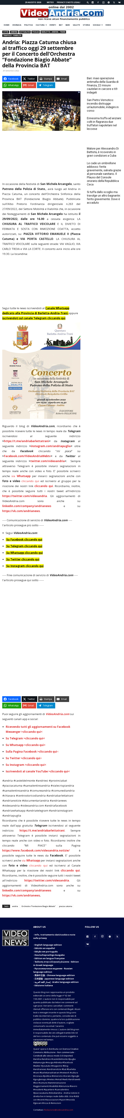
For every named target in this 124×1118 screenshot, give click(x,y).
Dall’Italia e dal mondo (102, 141)
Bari (68, 25)
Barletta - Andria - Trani (53, 32)
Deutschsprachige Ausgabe (50, 954)
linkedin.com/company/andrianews (26, 506)
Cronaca (16, 25)
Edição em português (46, 951)
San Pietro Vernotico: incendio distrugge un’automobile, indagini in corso (103, 105)
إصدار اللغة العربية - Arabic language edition (57, 982)
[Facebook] (98, 2)
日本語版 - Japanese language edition (54, 978)
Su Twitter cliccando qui (22, 559)
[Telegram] (108, 2)
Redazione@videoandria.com (58, 1109)
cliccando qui (30, 481)
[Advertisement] (41, 157)
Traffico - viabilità (12, 35)
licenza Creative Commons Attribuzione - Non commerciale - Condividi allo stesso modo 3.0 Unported (55, 1052)
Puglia (35, 32)
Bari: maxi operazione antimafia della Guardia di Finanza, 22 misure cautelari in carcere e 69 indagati (103, 85)
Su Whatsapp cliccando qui (24, 553)
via (21, 476)
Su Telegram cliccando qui (24, 546)
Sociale (96, 25)
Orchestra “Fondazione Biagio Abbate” (38, 906)
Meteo (50, 2)
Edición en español (45, 948)
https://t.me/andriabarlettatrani (26, 441)
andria (15, 906)
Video (108, 25)
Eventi (53, 25)
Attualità (25, 32)
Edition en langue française (50, 958)
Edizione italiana (44, 985)
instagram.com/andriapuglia (51, 446)
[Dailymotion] (92, 2)
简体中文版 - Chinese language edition (55, 975)
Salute (76, 25)
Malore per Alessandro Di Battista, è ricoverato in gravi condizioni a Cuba (103, 152)
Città (5, 32)
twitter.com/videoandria (47, 461)
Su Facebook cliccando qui (24, 539)
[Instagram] (103, 2)
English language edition (48, 944)
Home (6, 25)
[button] (87, 2)
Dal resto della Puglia (102, 71)
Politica (28, 25)
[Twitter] (114, 2)
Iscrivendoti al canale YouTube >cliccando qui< (38, 771)
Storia (86, 25)
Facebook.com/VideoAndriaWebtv (27, 456)
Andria (14, 32)
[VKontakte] (119, 2)
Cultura (40, 25)
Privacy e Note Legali (68, 2)
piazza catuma (65, 906)
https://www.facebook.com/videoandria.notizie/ (36, 850)
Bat (61, 25)
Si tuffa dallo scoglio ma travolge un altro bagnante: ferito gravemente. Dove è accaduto (104, 197)
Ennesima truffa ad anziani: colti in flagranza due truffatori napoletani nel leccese (104, 123)
